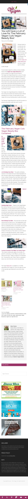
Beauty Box (9, 265)
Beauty (7, 312)
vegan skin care (14, 316)
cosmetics (12, 313)
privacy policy (12, 455)
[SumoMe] (25, 497)
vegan (14, 315)
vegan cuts (8, 316)
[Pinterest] (11, 497)
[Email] (21, 497)
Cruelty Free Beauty (19, 313)
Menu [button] (15, 1)
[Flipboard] (16, 497)
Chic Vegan (14, 10)
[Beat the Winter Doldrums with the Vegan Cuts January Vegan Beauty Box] (6, 298)
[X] (7, 497)
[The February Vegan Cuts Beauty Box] (6, 284)
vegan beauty (18, 315)
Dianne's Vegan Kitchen (18, 356)
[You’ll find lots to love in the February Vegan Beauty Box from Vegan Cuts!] (18, 284)
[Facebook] (2, 497)
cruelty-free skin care (8, 315)
